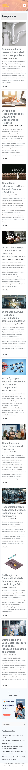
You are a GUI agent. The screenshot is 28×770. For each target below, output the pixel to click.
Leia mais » (5, 86)
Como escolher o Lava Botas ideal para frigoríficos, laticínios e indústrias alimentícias (14, 645)
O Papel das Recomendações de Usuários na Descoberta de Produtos (13, 116)
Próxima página (14, 695)
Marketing (4, 125)
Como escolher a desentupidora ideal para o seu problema (13, 52)
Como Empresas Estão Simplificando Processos (13, 446)
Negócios (4, 58)
